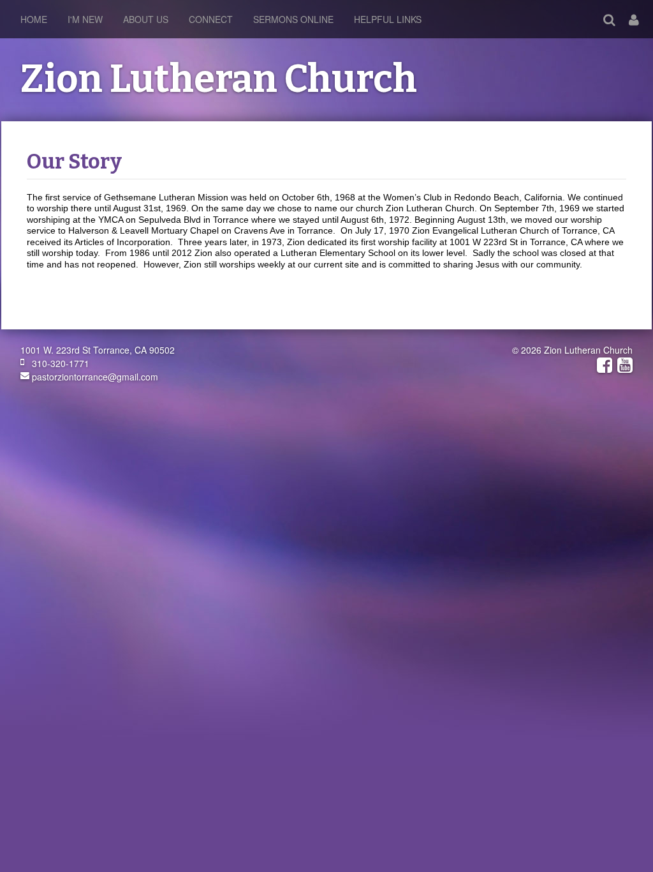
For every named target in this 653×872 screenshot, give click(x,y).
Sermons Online (293, 19)
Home (33, 19)
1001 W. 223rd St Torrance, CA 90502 (97, 349)
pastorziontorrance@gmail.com (93, 376)
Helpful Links (388, 19)
